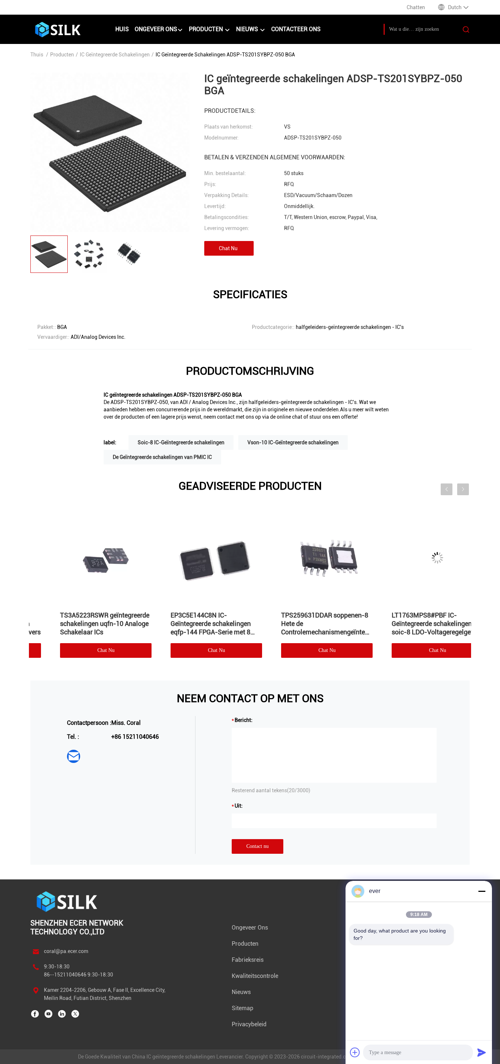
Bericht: (244, 720)
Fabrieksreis (248, 959)
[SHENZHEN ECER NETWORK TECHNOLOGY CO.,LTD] (67, 901)
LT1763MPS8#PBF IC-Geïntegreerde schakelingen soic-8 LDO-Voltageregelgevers (84, 623)
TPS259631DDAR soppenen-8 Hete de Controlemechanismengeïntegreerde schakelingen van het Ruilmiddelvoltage (416, 623)
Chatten (416, 7)
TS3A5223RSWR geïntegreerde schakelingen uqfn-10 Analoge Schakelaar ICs (193, 623)
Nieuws (248, 29)
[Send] (482, 1052)
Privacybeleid (249, 1024)
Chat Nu (228, 248)
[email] (73, 756)
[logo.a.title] (69, 29)
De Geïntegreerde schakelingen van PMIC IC (162, 457)
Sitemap (242, 1008)
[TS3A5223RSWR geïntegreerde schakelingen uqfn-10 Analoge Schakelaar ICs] (194, 558)
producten (206, 29)
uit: (239, 806)
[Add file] (355, 1052)
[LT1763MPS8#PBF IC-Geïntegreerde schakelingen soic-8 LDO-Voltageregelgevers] (84, 558)
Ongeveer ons (156, 29)
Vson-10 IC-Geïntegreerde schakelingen (293, 442)
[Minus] (481, 891)
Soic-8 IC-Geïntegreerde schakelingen (181, 442)
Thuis (36, 55)
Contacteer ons (296, 29)
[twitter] (75, 1013)
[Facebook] (34, 1013)
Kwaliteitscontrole (255, 975)
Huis (122, 29)
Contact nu (257, 846)
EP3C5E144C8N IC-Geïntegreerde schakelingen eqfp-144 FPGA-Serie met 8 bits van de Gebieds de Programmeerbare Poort (300, 623)
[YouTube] (48, 1013)
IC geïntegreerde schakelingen (115, 55)
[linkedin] (61, 1013)
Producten (62, 55)
